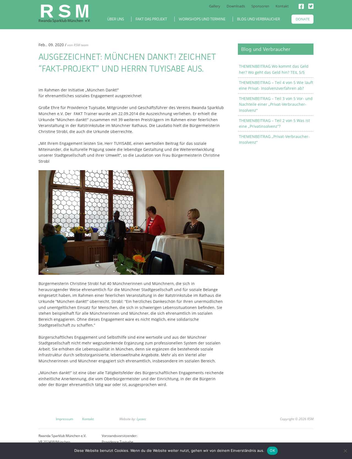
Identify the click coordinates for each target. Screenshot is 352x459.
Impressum (64, 419)
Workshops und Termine (202, 19)
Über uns (115, 19)
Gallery (214, 6)
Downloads (236, 6)
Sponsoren (260, 6)
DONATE (303, 19)
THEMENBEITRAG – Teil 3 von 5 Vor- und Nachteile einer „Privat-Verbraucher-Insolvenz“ (276, 104)
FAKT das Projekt (151, 19)
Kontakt (282, 6)
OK (272, 450)
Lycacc (141, 419)
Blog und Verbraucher (258, 19)
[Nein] (345, 450)
